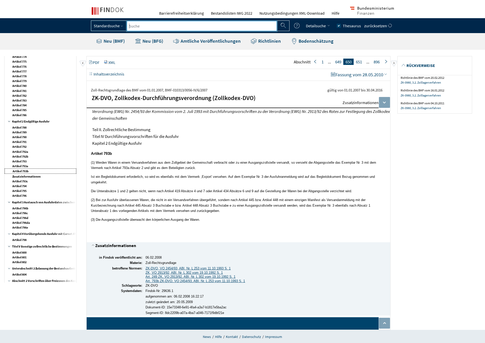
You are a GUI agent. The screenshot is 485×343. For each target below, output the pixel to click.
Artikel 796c (20, 213)
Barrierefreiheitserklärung (181, 13)
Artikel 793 (19, 161)
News (207, 336)
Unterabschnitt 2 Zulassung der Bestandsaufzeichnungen (50, 268)
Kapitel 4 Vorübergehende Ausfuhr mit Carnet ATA (45, 234)
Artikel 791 (19, 142)
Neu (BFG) (152, 41)
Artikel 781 (19, 91)
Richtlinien (269, 41)
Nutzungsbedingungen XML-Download (292, 13)
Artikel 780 (19, 86)
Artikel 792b (20, 156)
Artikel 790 (19, 137)
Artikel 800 (19, 252)
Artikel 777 (19, 71)
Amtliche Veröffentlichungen (210, 41)
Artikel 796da (21, 223)
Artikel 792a (20, 152)
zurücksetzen (376, 25)
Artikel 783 (19, 100)
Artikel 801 (19, 257)
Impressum (273, 336)
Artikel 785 (19, 110)
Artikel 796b (20, 208)
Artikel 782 (19, 95)
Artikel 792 (19, 147)
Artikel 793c (20, 181)
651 (359, 62)
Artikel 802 (19, 262)
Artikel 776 (19, 66)
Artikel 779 (19, 81)
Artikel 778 (19, 76)
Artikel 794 (19, 186)
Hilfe (336, 13)
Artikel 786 (19, 115)
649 (338, 62)
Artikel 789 (19, 132)
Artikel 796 (19, 196)
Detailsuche (316, 25)
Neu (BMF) (114, 41)
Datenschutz (251, 336)
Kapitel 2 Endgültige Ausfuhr (31, 121)
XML (111, 62)
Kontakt (232, 336)
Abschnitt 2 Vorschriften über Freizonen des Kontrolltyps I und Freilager (59, 281)
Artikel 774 (19, 57)
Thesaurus (352, 25)
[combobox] (202, 26)
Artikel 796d (20, 218)
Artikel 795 (19, 191)
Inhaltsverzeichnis (108, 74)
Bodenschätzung (315, 41)
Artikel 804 (19, 274)
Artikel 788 (19, 127)
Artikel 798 (19, 240)
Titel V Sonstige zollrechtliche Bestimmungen (42, 246)
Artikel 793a (20, 166)
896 (377, 62)
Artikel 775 (19, 61)
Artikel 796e (20, 227)
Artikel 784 (19, 105)
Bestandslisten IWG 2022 (231, 13)
